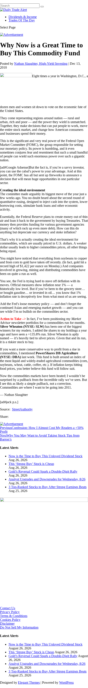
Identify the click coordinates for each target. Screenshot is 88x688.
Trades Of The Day (22, 20)
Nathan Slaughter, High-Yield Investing (40, 63)
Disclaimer (7, 623)
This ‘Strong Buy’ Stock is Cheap (31, 464)
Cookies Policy (10, 620)
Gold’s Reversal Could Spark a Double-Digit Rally (43, 471)
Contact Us (7, 608)
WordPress (66, 682)
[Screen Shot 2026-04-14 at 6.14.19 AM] (44, 500)
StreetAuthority (22, 409)
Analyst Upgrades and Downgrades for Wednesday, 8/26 (47, 479)
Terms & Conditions (13, 616)
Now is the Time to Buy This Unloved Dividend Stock (45, 456)
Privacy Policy (10, 612)
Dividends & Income (23, 17)
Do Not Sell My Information (19, 627)
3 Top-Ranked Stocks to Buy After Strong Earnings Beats (48, 487)
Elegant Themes (29, 682)
